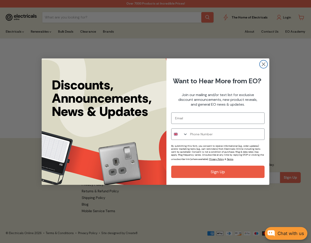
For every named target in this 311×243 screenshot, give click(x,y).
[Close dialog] (264, 64)
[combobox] (179, 134)
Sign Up (218, 172)
